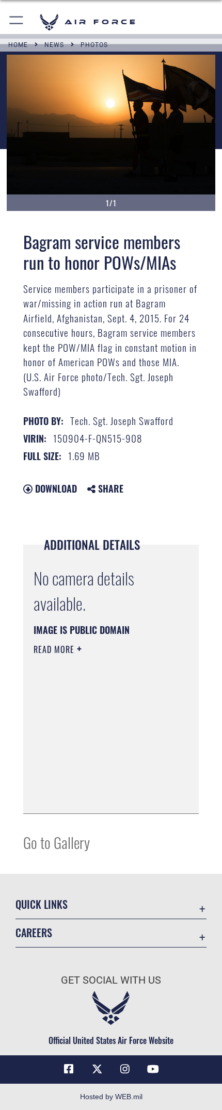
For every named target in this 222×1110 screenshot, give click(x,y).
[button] (17, 22)
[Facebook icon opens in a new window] (68, 1069)
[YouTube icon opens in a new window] (153, 1069)
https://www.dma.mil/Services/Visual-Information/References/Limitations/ (96, 779)
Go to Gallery (56, 842)
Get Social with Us (111, 980)
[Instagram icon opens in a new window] (125, 1069)
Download (55, 488)
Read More (55, 649)
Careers (33, 932)
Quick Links (41, 904)
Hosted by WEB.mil (111, 1096)
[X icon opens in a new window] (97, 1069)
